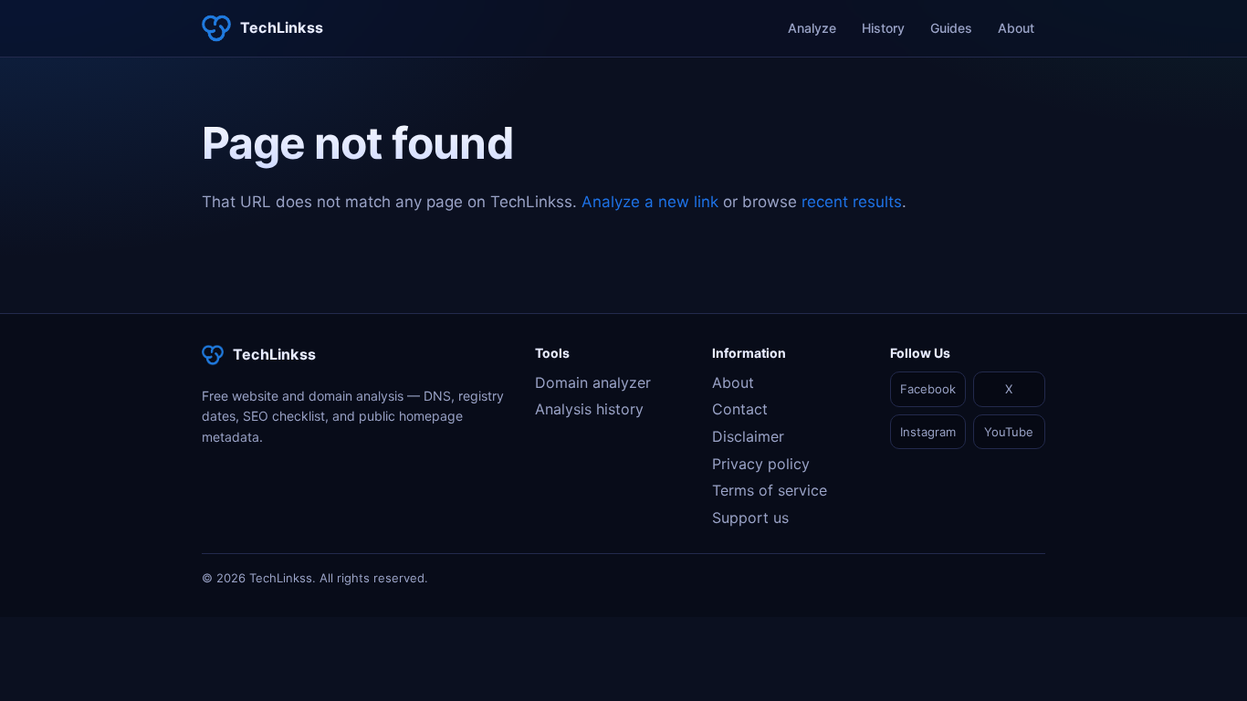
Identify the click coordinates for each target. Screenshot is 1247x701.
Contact (740, 409)
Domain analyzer (593, 382)
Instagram (928, 431)
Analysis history (589, 409)
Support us (750, 517)
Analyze (812, 28)
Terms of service (769, 490)
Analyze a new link (650, 202)
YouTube (1008, 431)
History (883, 28)
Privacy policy (761, 464)
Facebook (928, 389)
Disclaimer (748, 436)
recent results (852, 202)
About (1016, 28)
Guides (951, 28)
